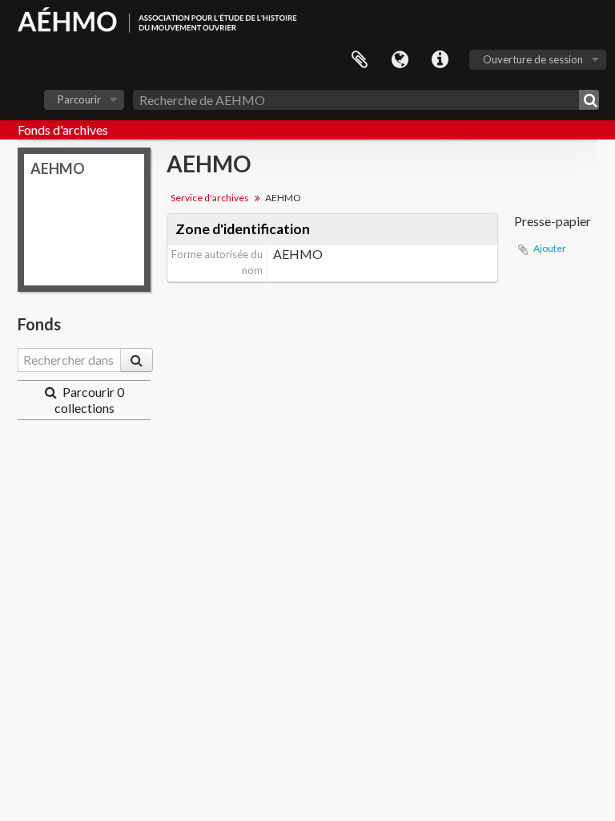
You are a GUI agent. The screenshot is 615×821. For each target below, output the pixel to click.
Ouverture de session (533, 59)
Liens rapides (440, 60)
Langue (400, 60)
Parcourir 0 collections (89, 399)
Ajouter (549, 248)
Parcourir (79, 99)
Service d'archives (210, 198)
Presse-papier (360, 60)
